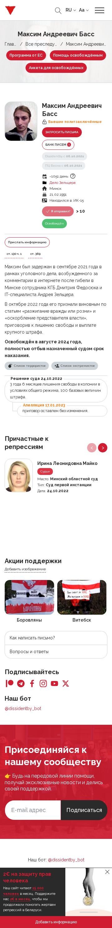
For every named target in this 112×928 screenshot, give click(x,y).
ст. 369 (35, 253)
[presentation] (91, 447)
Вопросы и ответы (29, 651)
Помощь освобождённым (78, 55)
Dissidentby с (64, 156)
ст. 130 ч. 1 (14, 253)
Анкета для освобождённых (56, 68)
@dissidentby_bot (23, 708)
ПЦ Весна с (63, 165)
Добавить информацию (56, 922)
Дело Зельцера (62, 182)
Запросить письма (61, 132)
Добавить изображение (25, 569)
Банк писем (57, 144)
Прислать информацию (27, 242)
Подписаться (84, 810)
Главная (13, 44)
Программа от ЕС (26, 55)
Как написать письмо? (32, 637)
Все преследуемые (46, 44)
